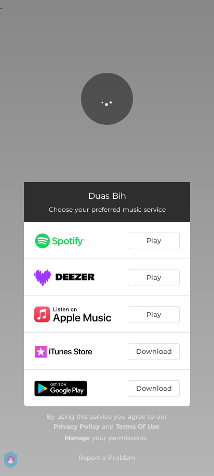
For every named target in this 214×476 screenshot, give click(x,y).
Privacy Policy (77, 426)
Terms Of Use (137, 426)
